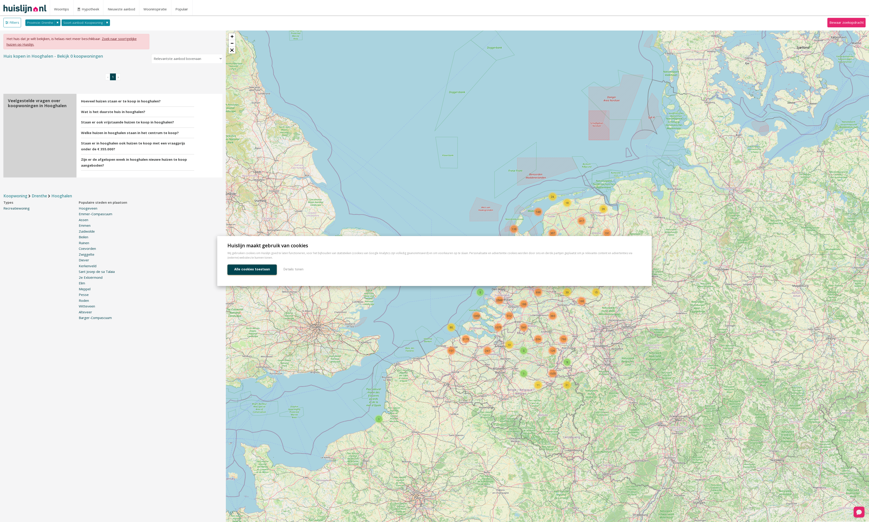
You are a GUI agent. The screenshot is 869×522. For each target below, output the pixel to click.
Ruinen (84, 243)
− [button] (232, 43)
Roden (84, 300)
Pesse (84, 294)
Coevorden (87, 248)
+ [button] (232, 36)
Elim (82, 283)
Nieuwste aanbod (121, 9)
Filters (14, 22)
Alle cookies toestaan (252, 269)
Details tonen (293, 269)
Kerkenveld (87, 266)
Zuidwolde (87, 231)
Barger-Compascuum (95, 317)
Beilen (83, 237)
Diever (84, 260)
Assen (83, 219)
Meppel (85, 289)
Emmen (85, 225)
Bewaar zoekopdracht (846, 22)
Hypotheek (90, 9)
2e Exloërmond (91, 277)
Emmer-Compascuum (95, 214)
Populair (181, 9)
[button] (232, 50)
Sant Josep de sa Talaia (97, 271)
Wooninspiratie (155, 9)
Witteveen (87, 306)
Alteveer (85, 312)
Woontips (61, 9)
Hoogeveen (88, 208)
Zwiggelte (86, 254)
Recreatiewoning (16, 208)
